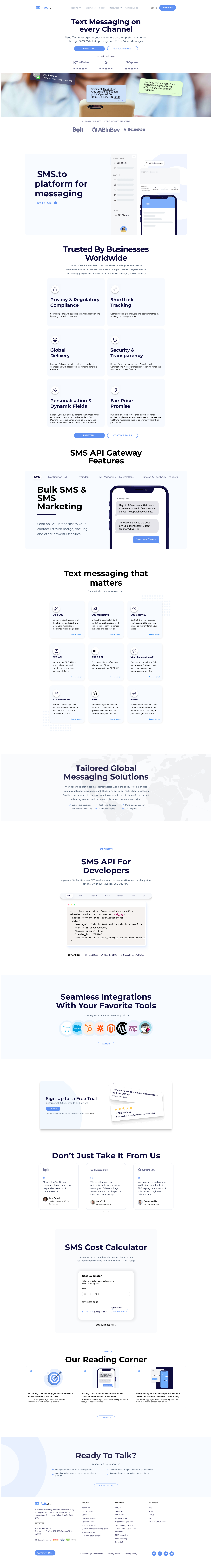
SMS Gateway (138, 614)
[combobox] (106, 1294)
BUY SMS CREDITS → (106, 1325)
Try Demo (44, 203)
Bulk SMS (58, 614)
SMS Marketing (100, 614)
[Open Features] (95, 7)
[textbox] (106, 1294)
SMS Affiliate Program (91, 1536)
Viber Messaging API (142, 657)
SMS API (57, 657)
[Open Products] (80, 7)
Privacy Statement (89, 1525)
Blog (150, 1508)
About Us (86, 1508)
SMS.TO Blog (106, 1351)
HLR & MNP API (61, 699)
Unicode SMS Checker (158, 1522)
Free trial (89, 48)
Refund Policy (87, 1522)
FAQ (150, 1518)
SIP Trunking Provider (124, 1525)
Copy (141, 909)
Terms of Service (88, 1518)
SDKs (95, 699)
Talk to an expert (122, 48)
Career (84, 1515)
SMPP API (97, 657)
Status (134, 699)
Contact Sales (122, 435)
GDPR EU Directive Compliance (95, 1529)
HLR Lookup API (122, 1518)
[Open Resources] (121, 7)
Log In (154, 8)
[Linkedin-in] (171, 1553)
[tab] (37, 476)
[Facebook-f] (154, 1553)
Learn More (76, 635)
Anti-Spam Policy (89, 1532)
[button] (103, 1211)
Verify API (119, 1511)
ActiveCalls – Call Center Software (125, 1530)
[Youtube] (166, 1553)
